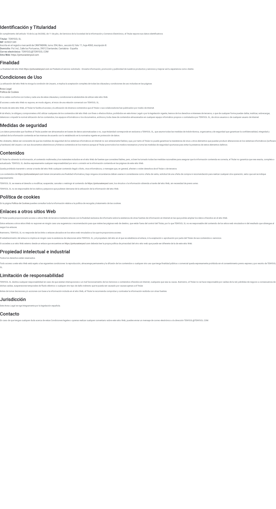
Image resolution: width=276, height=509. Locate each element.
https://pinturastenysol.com (25, 55)
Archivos (110, 10)
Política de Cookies (9, 92)
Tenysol (64, 10)
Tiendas (79, 10)
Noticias (94, 10)
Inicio (51, 10)
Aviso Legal (6, 89)
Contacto (126, 10)
